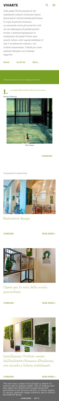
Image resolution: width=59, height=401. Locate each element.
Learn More (26, 398)
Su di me (21, 62)
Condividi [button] (47, 156)
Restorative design (16, 218)
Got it (37, 398)
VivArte (10, 5)
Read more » (49, 233)
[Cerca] (47, 5)
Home (6, 62)
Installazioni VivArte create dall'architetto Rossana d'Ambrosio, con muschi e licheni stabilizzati (28, 361)
